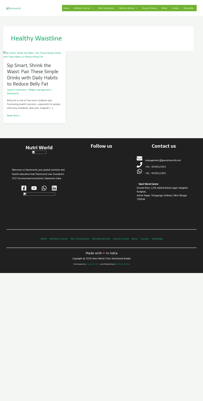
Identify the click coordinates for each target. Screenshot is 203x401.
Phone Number (23, 365)
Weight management (40, 89)
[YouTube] (34, 188)
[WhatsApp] (44, 188)
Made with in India (102, 253)
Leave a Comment (16, 89)
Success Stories (149, 8)
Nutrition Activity (126, 8)
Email (18, 352)
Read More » (13, 115)
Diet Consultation (106, 8)
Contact (175, 8)
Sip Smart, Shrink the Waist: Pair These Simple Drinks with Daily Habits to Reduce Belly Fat (32, 75)
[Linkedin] (54, 188)
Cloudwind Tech (93, 264)
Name (18, 339)
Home (66, 8)
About (164, 8)
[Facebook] (24, 188)
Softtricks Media (123, 264)
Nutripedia (188, 8)
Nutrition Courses (82, 8)
